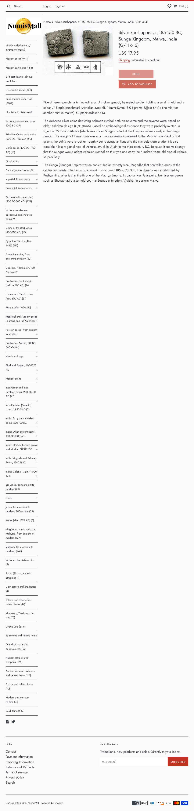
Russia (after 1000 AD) (22, 307)
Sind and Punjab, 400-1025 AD (22, 367)
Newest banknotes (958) (19, 68)
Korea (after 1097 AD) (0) (20, 520)
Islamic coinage (22, 356)
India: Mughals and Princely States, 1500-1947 (22, 460)
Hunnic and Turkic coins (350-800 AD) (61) (19, 296)
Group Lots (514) (15, 626)
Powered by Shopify (52, 803)
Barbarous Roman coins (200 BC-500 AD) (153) (19, 199)
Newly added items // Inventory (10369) (18, 48)
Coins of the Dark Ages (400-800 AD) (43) (19, 230)
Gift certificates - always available (19, 79)
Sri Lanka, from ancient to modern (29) (20, 487)
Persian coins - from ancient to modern (22, 332)
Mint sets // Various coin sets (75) (20, 615)
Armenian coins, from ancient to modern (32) (18, 257)
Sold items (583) (15, 711)
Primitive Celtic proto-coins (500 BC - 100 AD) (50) (21, 137)
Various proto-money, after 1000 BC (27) (20, 123)
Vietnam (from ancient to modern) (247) (19, 549)
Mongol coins (22, 378)
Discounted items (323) (19, 90)
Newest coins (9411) (17, 58)
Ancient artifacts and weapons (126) (17, 660)
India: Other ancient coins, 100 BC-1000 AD (22, 434)
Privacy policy (15, 777)
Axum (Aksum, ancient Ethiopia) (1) (18, 575)
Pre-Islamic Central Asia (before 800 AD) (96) (19, 283)
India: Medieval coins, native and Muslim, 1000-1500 (22, 447)
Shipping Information (20, 762)
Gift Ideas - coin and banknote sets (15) (17, 647)
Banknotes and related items (22, 635)
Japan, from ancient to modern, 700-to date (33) (20, 509)
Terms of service (17, 772)
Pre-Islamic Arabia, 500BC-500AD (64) (21, 345)
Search (10, 782)
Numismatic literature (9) (19, 112)
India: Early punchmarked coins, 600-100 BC (22, 420)
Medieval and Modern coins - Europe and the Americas (22, 319)
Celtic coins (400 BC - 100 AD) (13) (20, 150)
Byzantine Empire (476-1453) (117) (18, 243)
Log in (47, 6)
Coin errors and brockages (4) (21, 589)
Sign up (60, 6)
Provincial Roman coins (22, 188)
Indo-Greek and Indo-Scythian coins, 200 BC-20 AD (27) (21, 392)
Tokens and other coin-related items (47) (18, 602)
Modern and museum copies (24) (17, 700)
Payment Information (19, 756)
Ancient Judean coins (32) (20, 170)
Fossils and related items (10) (19, 686)
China (22, 498)
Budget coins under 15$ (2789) (19, 101)
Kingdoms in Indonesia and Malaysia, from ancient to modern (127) (21, 533)
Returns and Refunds (20, 767)
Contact (11, 751)
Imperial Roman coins (22, 179)
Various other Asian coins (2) (20, 562)
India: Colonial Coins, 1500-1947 (22, 474)
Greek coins (22, 161)
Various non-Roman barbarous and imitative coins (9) (19, 214)
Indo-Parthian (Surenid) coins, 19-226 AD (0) (18, 407)
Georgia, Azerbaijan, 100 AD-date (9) (20, 270)
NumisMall (33, 803)
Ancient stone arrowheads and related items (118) (20, 673)
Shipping (124, 60)
